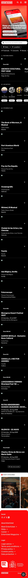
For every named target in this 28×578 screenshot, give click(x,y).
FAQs (3, 529)
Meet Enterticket (8, 527)
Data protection (7, 554)
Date (6, 47)
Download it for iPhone (9, 31)
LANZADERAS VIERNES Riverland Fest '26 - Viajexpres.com (11, 383)
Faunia (4, 251)
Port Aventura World (10, 145)
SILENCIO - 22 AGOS (10, 429)
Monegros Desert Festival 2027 (12, 314)
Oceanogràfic (7, 187)
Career (4, 532)
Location (17, 47)
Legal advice (6, 544)
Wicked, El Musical (9, 207)
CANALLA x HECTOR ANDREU (10, 360)
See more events (15, 467)
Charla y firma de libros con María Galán (13, 453)
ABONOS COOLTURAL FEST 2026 (11, 70)
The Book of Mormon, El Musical (11, 123)
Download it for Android (9, 35)
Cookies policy (7, 551)
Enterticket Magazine (10, 534)
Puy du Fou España (9, 166)
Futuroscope (6, 292)
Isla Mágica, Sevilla (9, 272)
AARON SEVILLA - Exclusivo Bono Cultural (13, 337)
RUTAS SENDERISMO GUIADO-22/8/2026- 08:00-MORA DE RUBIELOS (13, 405)
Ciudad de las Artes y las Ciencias (11, 229)
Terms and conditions (10, 546)
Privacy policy (7, 549)
